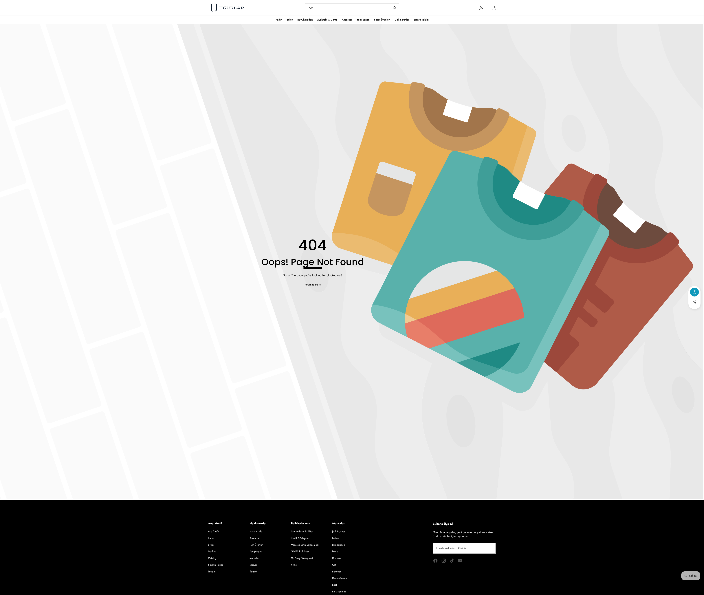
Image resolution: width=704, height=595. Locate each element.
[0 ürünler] (494, 8)
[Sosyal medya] (694, 301)
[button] (694, 311)
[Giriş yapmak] (481, 8)
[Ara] (395, 8)
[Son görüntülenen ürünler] (694, 292)
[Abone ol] (489, 548)
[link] (313, 285)
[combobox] (352, 8)
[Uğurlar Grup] (227, 8)
